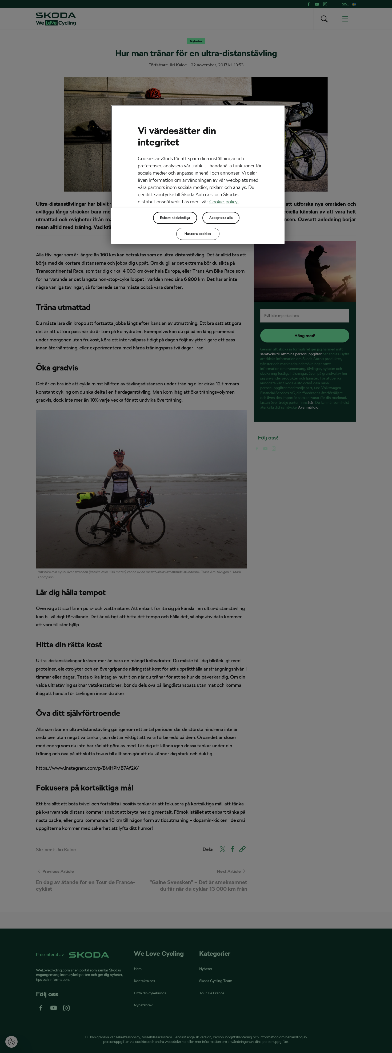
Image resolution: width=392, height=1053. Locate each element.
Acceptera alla (221, 218)
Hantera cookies (198, 234)
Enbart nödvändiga (175, 218)
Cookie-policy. (224, 201)
